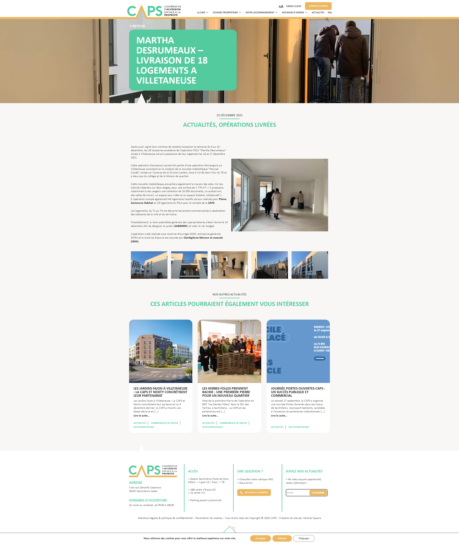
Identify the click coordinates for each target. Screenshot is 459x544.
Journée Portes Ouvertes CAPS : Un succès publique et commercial (298, 392)
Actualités (318, 12)
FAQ (330, 12)
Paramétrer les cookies (208, 518)
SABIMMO (180, 226)
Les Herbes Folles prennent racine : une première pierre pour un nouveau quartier (226, 392)
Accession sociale (144, 426)
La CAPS (201, 12)
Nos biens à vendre (293, 12)
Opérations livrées (247, 125)
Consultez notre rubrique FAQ (256, 479)
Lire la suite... (142, 415)
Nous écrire (245, 483)
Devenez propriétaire (225, 12)
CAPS (211, 202)
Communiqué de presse (164, 423)
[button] (254, 492)
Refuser (282, 538)
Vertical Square (312, 518)
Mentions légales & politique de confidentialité (165, 518)
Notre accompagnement (260, 12)
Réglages (304, 538)
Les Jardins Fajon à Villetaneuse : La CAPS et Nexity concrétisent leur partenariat (161, 392)
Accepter (260, 538)
